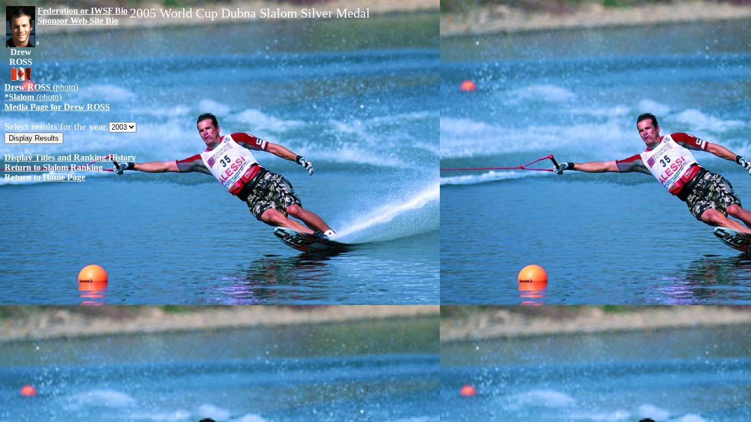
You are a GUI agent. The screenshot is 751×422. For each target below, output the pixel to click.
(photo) (41, 87)
